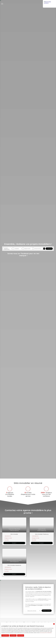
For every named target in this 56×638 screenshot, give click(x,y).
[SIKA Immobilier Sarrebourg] (49, 4)
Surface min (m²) (37, 248)
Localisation (16, 248)
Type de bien (6, 248)
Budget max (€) (27, 248)
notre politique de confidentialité (46, 632)
